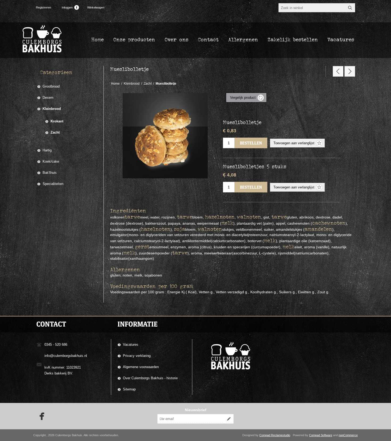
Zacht (55, 132)
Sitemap (129, 389)
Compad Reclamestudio (274, 435)
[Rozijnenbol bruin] (349, 71)
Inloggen (67, 7)
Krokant (57, 121)
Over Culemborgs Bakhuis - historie (150, 378)
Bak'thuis (50, 173)
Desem (48, 98)
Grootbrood (51, 86)
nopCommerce (348, 435)
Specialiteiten (53, 184)
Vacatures (130, 345)
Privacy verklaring (137, 356)
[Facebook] (40, 416)
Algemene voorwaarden (141, 367)
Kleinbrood (52, 109)
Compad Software (320, 435)
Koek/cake (51, 161)
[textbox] (312, 7)
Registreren (43, 7)
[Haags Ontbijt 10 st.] (338, 71)
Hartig (47, 150)
